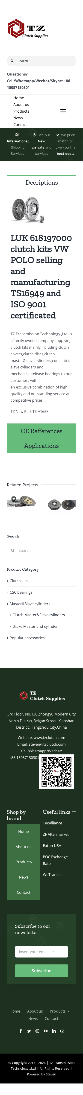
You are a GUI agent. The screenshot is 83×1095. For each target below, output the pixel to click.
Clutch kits (19, 580)
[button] (10, 503)
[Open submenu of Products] (31, 862)
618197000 (51, 237)
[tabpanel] (41, 306)
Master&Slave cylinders (30, 603)
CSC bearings (21, 592)
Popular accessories (27, 637)
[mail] (62, 1031)
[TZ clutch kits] (28, 8)
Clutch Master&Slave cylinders (38, 614)
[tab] (41, 182)
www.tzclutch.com (49, 737)
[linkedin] (54, 1031)
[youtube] (45, 1031)
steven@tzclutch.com (47, 744)
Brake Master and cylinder (35, 626)
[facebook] (21, 1031)
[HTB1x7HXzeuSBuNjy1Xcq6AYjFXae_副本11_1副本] (41, 690)
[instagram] (37, 1031)
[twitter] (29, 1031)
